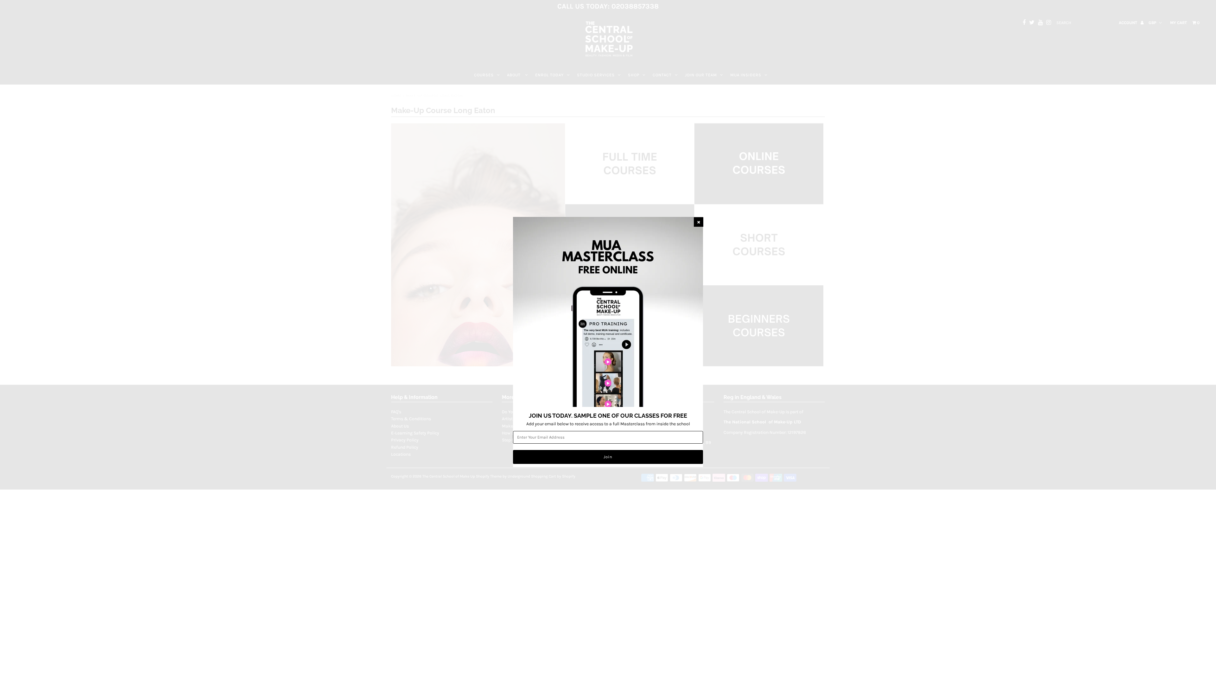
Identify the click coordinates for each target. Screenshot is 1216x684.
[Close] (698, 222)
